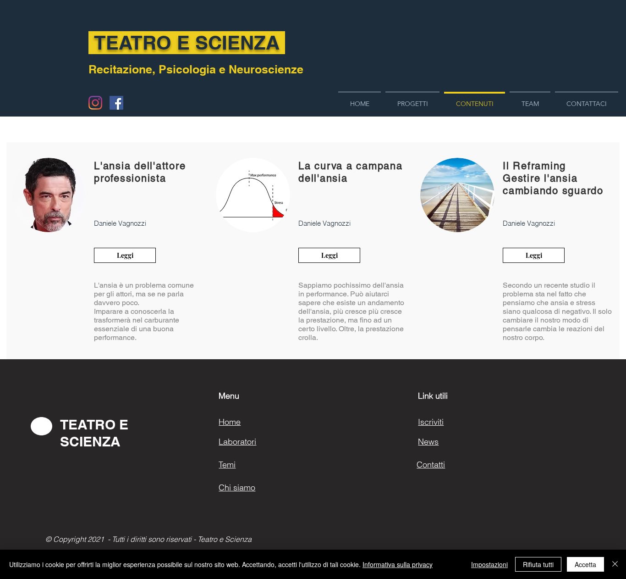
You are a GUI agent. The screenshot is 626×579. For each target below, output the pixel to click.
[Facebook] (116, 103)
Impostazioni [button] (489, 564)
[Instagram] (95, 103)
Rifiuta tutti (538, 564)
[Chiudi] (615, 564)
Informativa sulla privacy (397, 564)
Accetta (585, 564)
